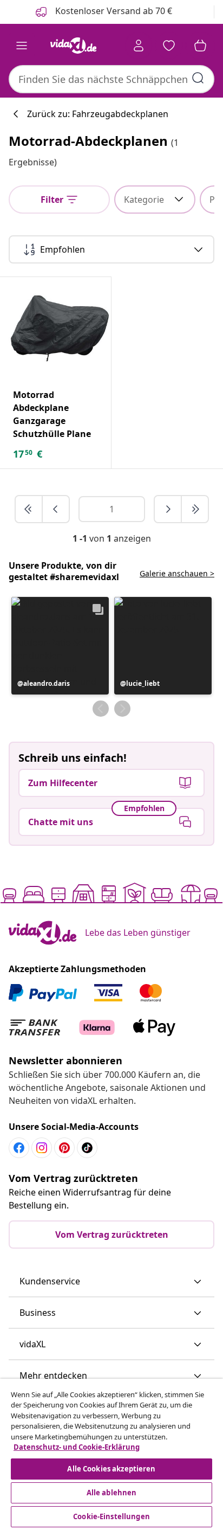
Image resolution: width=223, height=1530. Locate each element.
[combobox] (111, 79)
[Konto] (138, 45)
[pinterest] (64, 1147)
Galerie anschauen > (177, 573)
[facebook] (19, 1147)
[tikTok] (87, 1147)
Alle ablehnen (112, 1492)
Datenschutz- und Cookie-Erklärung (77, 1447)
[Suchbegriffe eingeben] (198, 78)
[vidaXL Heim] (73, 45)
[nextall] (195, 509)
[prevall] (29, 509)
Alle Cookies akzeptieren (111, 1469)
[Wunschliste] (169, 45)
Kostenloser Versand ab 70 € (112, 11)
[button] (60, 646)
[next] (168, 509)
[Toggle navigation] (22, 46)
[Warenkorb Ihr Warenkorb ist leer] (200, 45)
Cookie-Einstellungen (111, 1516)
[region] (111, 1454)
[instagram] (41, 1147)
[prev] (56, 509)
